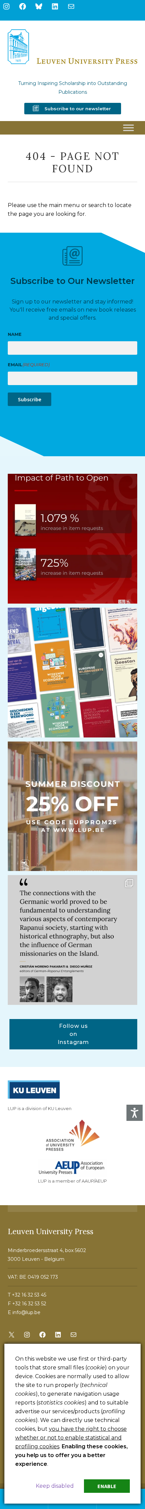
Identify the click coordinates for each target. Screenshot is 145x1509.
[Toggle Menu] (128, 128)
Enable (106, 1486)
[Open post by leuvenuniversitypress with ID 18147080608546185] (73, 672)
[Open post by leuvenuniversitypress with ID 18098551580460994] (73, 806)
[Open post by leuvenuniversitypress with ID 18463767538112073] (73, 539)
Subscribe (29, 399)
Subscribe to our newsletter (78, 108)
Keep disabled (55, 1486)
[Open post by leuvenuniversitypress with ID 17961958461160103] (73, 940)
